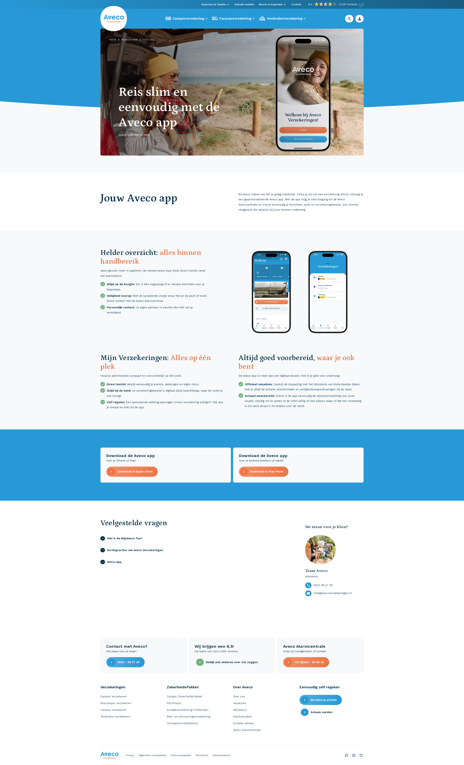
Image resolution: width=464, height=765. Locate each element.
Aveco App (114, 562)
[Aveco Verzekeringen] (113, 19)
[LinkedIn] (361, 755)
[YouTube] (354, 755)
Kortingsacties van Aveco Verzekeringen (135, 550)
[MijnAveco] (359, 18)
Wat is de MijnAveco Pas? (124, 538)
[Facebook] (346, 755)
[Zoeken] (349, 18)
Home (112, 39)
